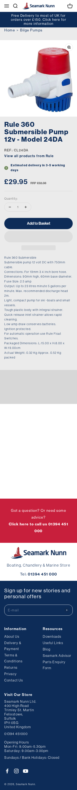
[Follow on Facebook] (7, 771)
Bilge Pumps (31, 30)
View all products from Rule (29, 156)
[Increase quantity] (25, 207)
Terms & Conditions (13, 658)
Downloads (52, 636)
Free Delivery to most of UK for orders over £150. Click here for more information (38, 20)
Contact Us (13, 680)
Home (9, 30)
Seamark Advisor (57, 655)
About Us (11, 636)
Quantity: (11, 198)
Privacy (10, 674)
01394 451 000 (42, 574)
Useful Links (53, 643)
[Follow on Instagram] (16, 771)
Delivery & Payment (12, 646)
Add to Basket (38, 223)
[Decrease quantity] (9, 207)
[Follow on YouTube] (25, 771)
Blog (46, 649)
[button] (38, 236)
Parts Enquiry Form (54, 665)
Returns (11, 667)
